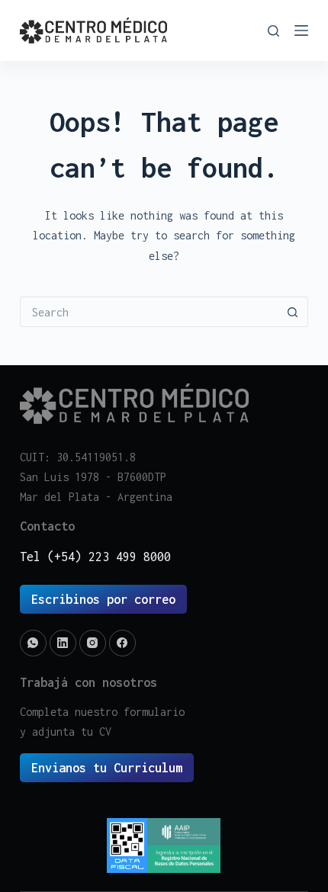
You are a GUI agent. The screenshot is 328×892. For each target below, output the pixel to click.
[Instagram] (92, 643)
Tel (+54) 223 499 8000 (95, 556)
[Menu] (301, 30)
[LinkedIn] (63, 643)
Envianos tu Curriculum (106, 768)
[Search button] (293, 312)
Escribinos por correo (103, 599)
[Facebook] (122, 643)
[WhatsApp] (33, 643)
